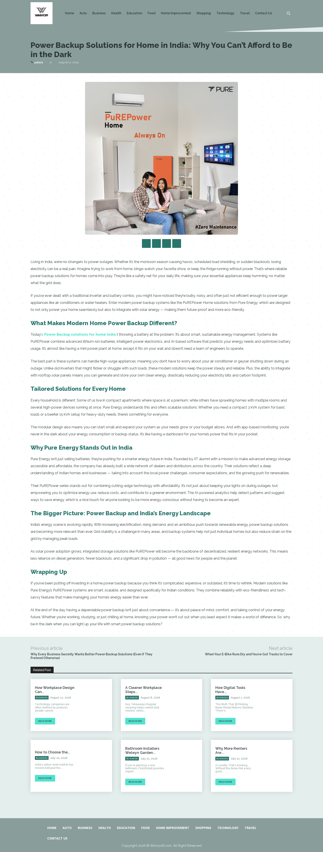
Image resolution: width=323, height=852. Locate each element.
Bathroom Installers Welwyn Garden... (142, 750)
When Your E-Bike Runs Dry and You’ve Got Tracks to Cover (248, 654)
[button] (288, 13)
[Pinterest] (166, 243)
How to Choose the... (52, 752)
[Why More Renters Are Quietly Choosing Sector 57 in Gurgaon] (276, 766)
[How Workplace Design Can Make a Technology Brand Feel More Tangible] (95, 705)
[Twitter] (156, 243)
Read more (45, 721)
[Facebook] (146, 243)
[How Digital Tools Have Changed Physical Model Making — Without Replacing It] (276, 705)
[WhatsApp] (176, 243)
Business (41, 698)
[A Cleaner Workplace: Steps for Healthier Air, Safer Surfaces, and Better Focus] (186, 705)
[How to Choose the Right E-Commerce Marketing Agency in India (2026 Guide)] (95, 766)
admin (38, 62)
